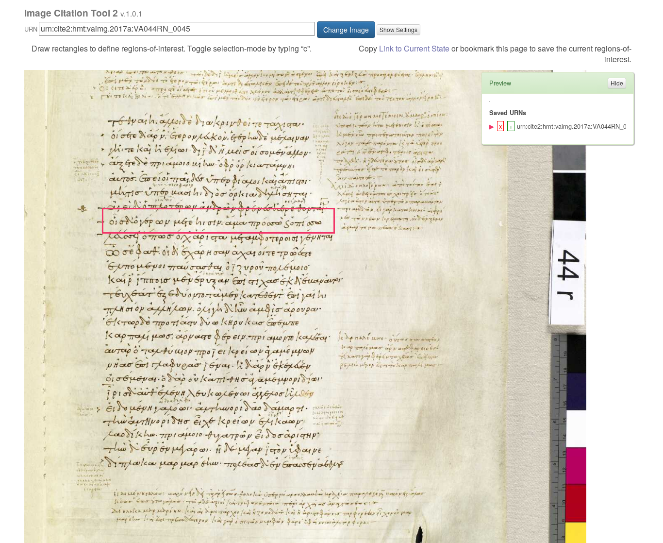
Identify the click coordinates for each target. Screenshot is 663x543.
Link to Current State (414, 48)
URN (30, 29)
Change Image (346, 29)
